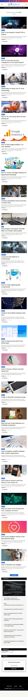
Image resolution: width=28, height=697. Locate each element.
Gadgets (3, 86)
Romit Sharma (8, 39)
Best (2, 226)
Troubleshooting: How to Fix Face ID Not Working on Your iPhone (12, 636)
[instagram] (18, 1)
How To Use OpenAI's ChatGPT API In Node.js (13, 33)
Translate (11, 652)
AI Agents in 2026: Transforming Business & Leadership (13, 619)
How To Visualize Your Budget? (11, 565)
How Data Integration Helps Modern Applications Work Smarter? (14, 8)
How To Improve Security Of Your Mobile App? (12, 342)
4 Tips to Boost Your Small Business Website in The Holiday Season (13, 625)
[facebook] (10, 1)
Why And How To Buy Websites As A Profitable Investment (12, 424)
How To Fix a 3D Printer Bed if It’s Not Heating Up (13, 117)
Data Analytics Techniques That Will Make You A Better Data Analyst (12, 230)
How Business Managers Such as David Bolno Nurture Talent (14, 642)
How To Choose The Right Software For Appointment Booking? (14, 174)
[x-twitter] (12, 1)
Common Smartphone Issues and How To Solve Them (13, 202)
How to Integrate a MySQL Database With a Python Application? (13, 452)
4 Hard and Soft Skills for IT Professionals (10, 258)
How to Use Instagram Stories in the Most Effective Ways (13, 538)
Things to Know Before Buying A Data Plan (13, 314)
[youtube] (16, 1)
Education (3, 254)
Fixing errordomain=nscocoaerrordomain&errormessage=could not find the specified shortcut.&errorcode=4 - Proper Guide (14, 604)
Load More (14, 575)
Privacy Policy (9, 686)
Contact (20, 686)
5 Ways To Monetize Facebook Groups (13, 397)
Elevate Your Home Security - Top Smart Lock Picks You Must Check (14, 630)
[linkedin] (14, 1)
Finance (3, 421)
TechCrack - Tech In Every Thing (17, 688)
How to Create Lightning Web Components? (10, 286)
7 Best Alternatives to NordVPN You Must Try (13, 609)
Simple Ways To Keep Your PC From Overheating (12, 89)
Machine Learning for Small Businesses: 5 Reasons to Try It (13, 592)
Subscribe (14, 668)
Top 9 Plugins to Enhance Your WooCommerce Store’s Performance (12, 598)
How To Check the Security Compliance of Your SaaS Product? (12, 61)
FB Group (15, 686)
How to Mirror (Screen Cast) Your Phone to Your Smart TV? (12, 481)
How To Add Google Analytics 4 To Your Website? (12, 146)
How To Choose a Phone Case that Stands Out (12, 370)
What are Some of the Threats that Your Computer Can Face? (12, 510)
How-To (3, 30)
